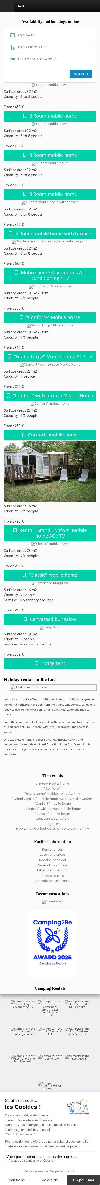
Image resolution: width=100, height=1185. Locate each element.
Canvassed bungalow (53, 619)
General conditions (52, 865)
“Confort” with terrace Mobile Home (53, 395)
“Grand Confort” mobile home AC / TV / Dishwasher (52, 799)
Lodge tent (53, 663)
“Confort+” (52, 789)
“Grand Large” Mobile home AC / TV (53, 356)
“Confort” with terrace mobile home (52, 809)
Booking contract (52, 860)
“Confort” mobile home (52, 804)
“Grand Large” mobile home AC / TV (52, 794)
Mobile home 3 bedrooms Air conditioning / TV (53, 275)
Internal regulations (52, 870)
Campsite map (53, 876)
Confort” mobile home (53, 434)
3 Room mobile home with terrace (53, 233)
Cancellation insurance (52, 881)
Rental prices (52, 850)
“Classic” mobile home (53, 575)
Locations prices (53, 855)
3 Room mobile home (53, 116)
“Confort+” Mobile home (53, 317)
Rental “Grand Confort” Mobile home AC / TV (53, 533)
